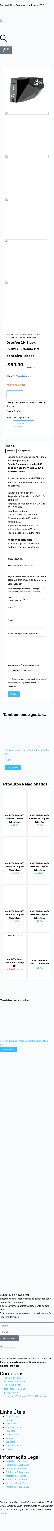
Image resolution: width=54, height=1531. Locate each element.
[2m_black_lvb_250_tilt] (26, 90)
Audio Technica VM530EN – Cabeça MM (14, 962)
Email (11, 620)
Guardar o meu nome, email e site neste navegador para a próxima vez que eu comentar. (27, 682)
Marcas (15, 335)
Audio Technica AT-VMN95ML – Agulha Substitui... (39, 866)
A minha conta (13, 1427)
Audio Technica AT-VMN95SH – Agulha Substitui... (15, 914)
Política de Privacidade (17, 1472)
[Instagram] (21, 10)
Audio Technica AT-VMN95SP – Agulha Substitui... (39, 914)
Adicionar (29, 394)
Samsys (4, 1513)
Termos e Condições (16, 1468)
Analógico (33, 402)
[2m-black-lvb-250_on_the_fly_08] (26, 176)
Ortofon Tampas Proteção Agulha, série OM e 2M (25, 1041)
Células (31, 368)
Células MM (23, 402)
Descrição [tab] (11, 451)
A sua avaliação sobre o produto (24, 633)
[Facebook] (3, 10)
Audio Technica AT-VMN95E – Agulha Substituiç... (15, 818)
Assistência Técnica (16, 1461)
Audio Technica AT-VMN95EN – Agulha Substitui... (15, 866)
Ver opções (12, 767)
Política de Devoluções (17, 1465)
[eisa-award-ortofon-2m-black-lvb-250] (26, 133)
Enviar (13, 694)
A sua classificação (14, 599)
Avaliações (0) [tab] (24, 451)
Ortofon (23, 335)
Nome (11, 607)
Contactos (11, 1423)
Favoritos (10, 1431)
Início (9, 335)
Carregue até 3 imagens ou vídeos (24, 665)
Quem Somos (12, 1416)
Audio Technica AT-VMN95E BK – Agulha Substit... (39, 818)
